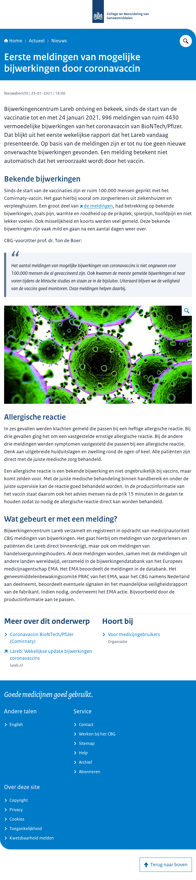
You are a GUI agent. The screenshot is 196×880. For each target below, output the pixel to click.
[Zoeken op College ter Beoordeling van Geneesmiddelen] (186, 41)
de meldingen (98, 206)
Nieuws (59, 41)
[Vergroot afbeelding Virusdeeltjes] (187, 311)
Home (15, 41)
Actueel (37, 41)
